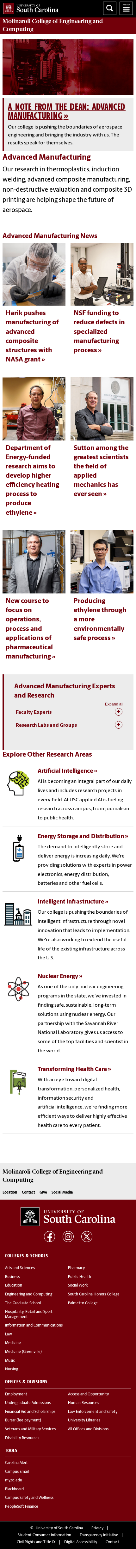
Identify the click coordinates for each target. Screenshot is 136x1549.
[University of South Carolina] (68, 1216)
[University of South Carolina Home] (29, 7)
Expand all (114, 704)
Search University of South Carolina (109, 8)
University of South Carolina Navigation (126, 8)
